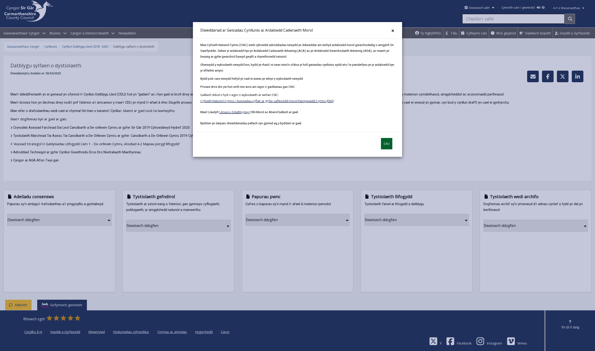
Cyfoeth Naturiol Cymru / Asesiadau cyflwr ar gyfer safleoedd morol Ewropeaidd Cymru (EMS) (267, 101)
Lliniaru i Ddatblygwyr (234, 112)
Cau (387, 144)
